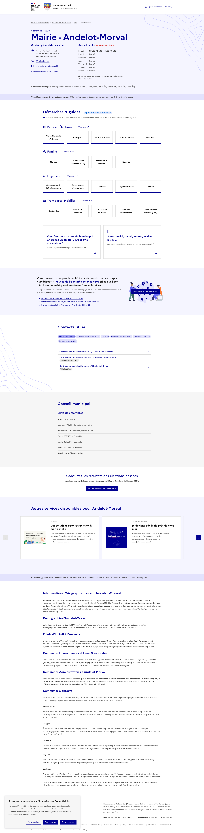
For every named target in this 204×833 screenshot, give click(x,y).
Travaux (102, 186)
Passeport (77, 137)
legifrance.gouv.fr (110, 817)
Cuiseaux (47, 740)
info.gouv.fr (127, 817)
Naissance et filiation (102, 162)
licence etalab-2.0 (79, 830)
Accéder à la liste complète (145, 291)
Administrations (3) (67, 336)
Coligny (46, 723)
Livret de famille (126, 137)
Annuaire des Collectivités (40, 22)
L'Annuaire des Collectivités (114, 804)
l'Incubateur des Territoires (153, 804)
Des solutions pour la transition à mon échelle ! (71, 527)
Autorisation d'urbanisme (78, 186)
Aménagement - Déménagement (53, 186)
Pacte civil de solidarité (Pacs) (78, 162)
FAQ (169, 7)
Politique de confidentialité (90, 825)
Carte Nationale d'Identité (53, 137)
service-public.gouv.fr (146, 817)
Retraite (126, 162)
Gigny (48, 86)
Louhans (47, 768)
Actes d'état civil (102, 137)
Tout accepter (68, 822)
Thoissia (77, 86)
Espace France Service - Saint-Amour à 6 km (61, 298)
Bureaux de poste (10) (67, 341)
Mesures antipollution (126, 211)
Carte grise (54, 211)
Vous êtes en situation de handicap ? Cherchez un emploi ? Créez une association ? (70, 240)
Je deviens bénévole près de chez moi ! (153, 527)
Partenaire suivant (198, 537)
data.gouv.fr (165, 817)
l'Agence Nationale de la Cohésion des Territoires (132, 807)
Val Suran (112, 86)
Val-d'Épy (102, 86)
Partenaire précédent (5, 537)
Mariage (53, 162)
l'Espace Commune (96, 96)
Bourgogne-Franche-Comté (61, 22)
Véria (84, 86)
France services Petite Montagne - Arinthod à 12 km (64, 305)
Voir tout (82, 127)
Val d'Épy (131, 86)
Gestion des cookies (111, 825)
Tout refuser (50, 822)
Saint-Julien (92, 86)
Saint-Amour (49, 706)
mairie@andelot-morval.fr (47, 65)
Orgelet (46, 754)
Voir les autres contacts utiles (44, 71)
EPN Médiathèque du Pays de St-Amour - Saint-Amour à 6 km (69, 301)
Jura (75, 22)
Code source (164, 825)
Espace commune (155, 7)
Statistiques (152, 825)
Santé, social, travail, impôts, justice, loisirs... (129, 238)
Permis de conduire (77, 211)
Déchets (150, 186)
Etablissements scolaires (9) (88, 336)
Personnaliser (33, 822)
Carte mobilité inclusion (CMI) (150, 211)
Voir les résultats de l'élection (101, 488)
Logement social (126, 186)
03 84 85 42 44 (42, 61)
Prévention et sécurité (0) (121, 336)
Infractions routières (102, 211)
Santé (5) (105, 336)
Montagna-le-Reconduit (62, 86)
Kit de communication (136, 825)
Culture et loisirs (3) (142, 336)
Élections (150, 137)
